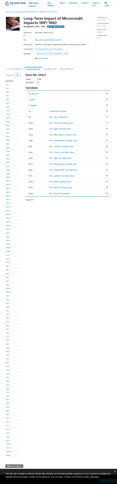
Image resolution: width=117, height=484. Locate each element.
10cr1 (7, 296)
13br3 (8, 418)
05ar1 (8, 144)
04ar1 (8, 122)
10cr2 (8, 300)
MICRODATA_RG (33, 12)
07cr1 (8, 255)
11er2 (7, 359)
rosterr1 (8, 444)
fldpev (31, 193)
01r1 (7, 84)
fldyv (31, 164)
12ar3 (8, 374)
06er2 (8, 236)
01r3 (7, 92)
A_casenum (34, 93)
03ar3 (8, 114)
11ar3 (7, 318)
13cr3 (8, 429)
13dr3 (8, 440)
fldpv (31, 152)
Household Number (57, 111)
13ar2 (8, 403)
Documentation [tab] (50, 69)
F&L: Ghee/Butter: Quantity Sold (63, 140)
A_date (31, 99)
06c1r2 (8, 203)
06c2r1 (8, 210)
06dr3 (8, 229)
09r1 (7, 277)
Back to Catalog (15, 466)
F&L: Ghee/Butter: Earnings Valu (63, 170)
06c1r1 (8, 199)
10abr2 (8, 292)
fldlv (30, 176)
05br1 (8, 155)
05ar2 (8, 148)
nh (30, 111)
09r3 (7, 285)
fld (30, 117)
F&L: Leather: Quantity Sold (61, 146)
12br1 (7, 377)
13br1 (7, 411)
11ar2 (7, 314)
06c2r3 (8, 218)
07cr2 (8, 259)
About (62, 3)
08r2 (7, 270)
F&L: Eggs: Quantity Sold (59, 129)
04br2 (8, 136)
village (8, 455)
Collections (73, 3)
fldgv (31, 170)
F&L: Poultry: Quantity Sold (61, 123)
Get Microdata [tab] (68, 69)
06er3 (8, 240)
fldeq (31, 129)
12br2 (8, 381)
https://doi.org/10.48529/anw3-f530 (48, 40)
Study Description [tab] (14, 69)
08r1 (7, 266)
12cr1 (7, 388)
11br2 (7, 325)
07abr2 (8, 248)
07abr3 (8, 251)
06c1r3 (8, 207)
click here (94, 477)
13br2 (8, 414)
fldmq (31, 182)
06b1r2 (8, 181)
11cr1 (7, 333)
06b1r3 (8, 185)
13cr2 (8, 425)
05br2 (8, 159)
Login (107, 6)
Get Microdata (56, 27)
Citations (85, 3)
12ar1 (7, 366)
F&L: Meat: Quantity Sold (60, 182)
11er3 (7, 362)
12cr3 (8, 396)
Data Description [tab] (33, 69)
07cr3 (8, 262)
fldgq (31, 140)
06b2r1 (8, 188)
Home (7, 12)
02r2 (7, 99)
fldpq (31, 123)
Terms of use (95, 4)
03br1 (8, 118)
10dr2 (8, 307)
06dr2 (8, 225)
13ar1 (7, 399)
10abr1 (8, 288)
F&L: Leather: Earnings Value (61, 176)
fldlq (30, 146)
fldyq (31, 135)
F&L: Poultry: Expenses (59, 193)
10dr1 (7, 303)
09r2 (7, 281)
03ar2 (8, 110)
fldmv (31, 187)
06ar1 (8, 166)
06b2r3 (8, 196)
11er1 (7, 355)
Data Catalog (50, 4)
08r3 (7, 273)
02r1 (7, 96)
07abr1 (8, 244)
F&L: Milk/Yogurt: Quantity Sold (62, 135)
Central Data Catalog (18, 12)
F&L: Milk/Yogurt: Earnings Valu (63, 164)
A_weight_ (33, 105)
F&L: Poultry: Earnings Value (61, 152)
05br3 (8, 162)
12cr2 (8, 392)
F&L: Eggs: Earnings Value (60, 158)
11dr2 (7, 348)
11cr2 (7, 337)
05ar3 (8, 151)
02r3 (7, 103)
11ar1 (7, 311)
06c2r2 (8, 214)
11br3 (7, 329)
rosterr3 (9, 451)
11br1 (7, 322)
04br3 (8, 140)
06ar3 (8, 173)
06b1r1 (8, 177)
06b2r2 (8, 192)
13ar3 (8, 407)
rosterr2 (9, 448)
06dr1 (8, 222)
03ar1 (8, 107)
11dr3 (7, 351)
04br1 (8, 133)
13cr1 (7, 422)
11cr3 (7, 340)
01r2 (7, 88)
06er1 (8, 233)
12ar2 (8, 370)
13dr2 (8, 437)
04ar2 (8, 125)
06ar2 (8, 170)
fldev (31, 158)
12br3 (8, 385)
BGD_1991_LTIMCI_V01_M (48, 12)
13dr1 (7, 433)
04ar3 (8, 129)
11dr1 (7, 344)
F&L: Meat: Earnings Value (60, 187)
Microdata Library (34, 4)
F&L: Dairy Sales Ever (58, 117)
